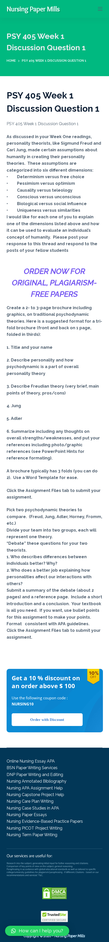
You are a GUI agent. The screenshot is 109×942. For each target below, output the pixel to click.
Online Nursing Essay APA (31, 761)
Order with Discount (47, 720)
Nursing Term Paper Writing (32, 834)
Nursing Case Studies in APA (33, 808)
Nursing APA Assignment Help (35, 788)
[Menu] (100, 9)
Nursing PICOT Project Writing (34, 828)
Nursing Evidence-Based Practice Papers (45, 821)
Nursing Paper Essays (27, 814)
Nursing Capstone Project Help (35, 794)
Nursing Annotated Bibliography (36, 781)
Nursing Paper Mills (33, 9)
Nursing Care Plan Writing (30, 801)
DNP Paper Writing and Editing (35, 774)
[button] (37, 931)
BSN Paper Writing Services (32, 767)
